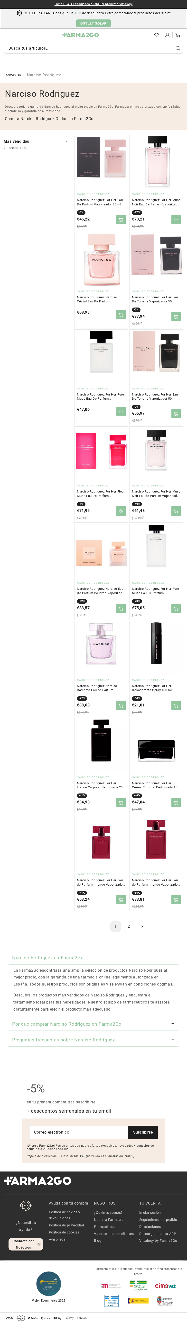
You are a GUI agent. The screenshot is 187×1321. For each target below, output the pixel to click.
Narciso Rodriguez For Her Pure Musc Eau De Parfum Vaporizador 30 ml (100, 397)
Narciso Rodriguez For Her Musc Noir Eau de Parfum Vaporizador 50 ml (156, 494)
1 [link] (115, 926)
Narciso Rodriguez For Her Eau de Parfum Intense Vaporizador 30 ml (100, 882)
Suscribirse (143, 1132)
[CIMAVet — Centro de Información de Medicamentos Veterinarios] (165, 1286)
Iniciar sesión (150, 1213)
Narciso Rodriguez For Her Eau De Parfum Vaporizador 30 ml (100, 202)
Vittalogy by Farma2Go (158, 1240)
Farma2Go (12, 75)
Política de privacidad (66, 1225)
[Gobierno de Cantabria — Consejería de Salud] (165, 1301)
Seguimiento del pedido (158, 1220)
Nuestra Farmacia (109, 1220)
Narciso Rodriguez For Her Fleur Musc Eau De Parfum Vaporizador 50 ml (101, 494)
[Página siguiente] (142, 926)
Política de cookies (64, 1232)
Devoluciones (150, 1227)
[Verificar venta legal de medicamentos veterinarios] (111, 1301)
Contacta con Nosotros (23, 1244)
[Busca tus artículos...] (178, 48)
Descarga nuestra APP (157, 1234)
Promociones (105, 1227)
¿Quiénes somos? (108, 1213)
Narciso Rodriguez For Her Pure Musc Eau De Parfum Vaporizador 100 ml (155, 591)
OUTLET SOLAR (93, 23)
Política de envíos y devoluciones (64, 1215)
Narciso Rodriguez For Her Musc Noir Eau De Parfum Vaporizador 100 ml (156, 202)
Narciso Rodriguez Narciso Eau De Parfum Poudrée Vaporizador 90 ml (101, 591)
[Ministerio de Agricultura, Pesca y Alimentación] (138, 1301)
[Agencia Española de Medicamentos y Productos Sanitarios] (111, 1286)
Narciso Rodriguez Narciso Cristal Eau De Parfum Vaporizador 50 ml (97, 299)
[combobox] (93, 48)
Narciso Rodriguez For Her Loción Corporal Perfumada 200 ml (100, 785)
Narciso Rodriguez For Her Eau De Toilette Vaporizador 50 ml (155, 397)
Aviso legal (58, 1239)
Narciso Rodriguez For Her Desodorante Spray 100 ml (152, 688)
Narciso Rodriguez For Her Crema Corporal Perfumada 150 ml (155, 785)
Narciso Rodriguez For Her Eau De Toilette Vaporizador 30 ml (155, 299)
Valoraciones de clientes (114, 1234)
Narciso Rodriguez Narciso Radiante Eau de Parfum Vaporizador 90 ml (97, 688)
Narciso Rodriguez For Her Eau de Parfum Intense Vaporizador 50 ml (155, 882)
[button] (145, 35)
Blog (97, 1240)
